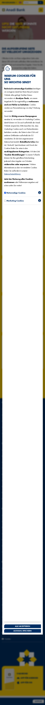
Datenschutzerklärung (12, 174)
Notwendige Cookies (16, 192)
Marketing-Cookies (15, 200)
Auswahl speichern (22, 631)
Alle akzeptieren (22, 626)
